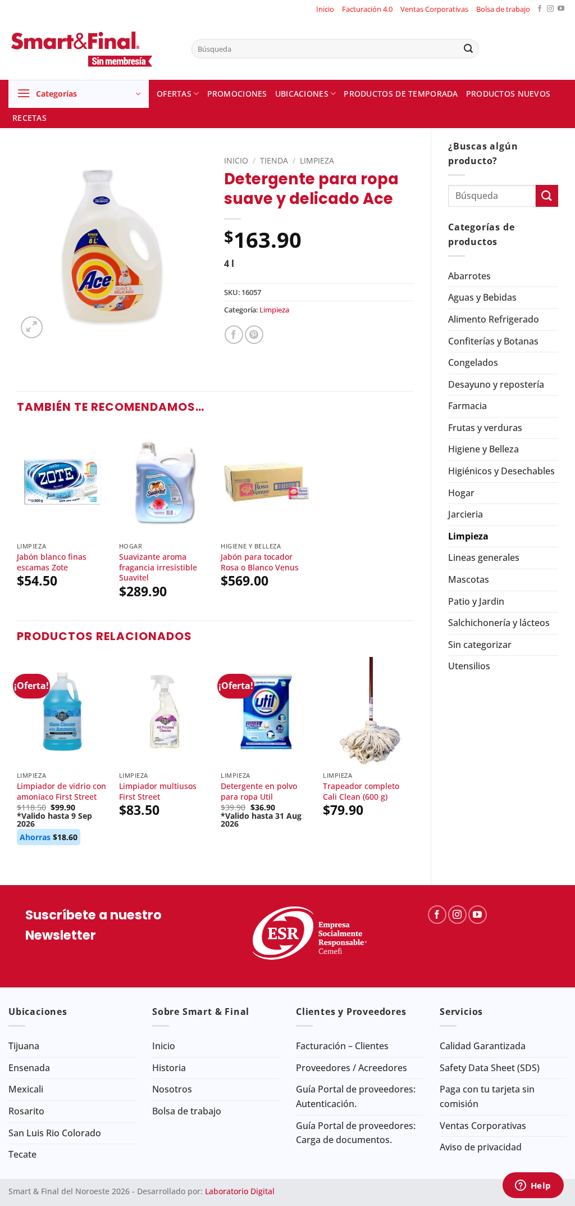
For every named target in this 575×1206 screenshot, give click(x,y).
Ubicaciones (301, 93)
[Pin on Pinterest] (254, 334)
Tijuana (23, 1046)
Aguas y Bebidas (482, 297)
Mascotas (468, 579)
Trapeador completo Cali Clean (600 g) (361, 791)
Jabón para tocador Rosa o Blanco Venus (260, 562)
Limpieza (468, 536)
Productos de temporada (401, 93)
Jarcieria (465, 514)
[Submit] (468, 48)
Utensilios (469, 666)
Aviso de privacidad (481, 1147)
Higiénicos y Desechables (501, 471)
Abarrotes (469, 276)
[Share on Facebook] (234, 334)
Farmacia (467, 406)
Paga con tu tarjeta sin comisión (487, 1096)
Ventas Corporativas (434, 9)
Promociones (237, 93)
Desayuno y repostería (496, 384)
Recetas (29, 117)
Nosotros (172, 1089)
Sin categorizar (480, 644)
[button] (78, 94)
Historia (169, 1068)
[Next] (413, 762)
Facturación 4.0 (367, 9)
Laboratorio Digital (240, 1191)
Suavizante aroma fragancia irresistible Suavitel (158, 567)
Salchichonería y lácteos (499, 622)
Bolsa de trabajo (503, 9)
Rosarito (26, 1111)
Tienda (274, 160)
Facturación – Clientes (342, 1046)
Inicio (325, 9)
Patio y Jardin (476, 601)
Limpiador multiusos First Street (158, 791)
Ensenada (29, 1068)
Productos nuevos (508, 93)
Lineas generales (483, 557)
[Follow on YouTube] (561, 9)
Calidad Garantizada (483, 1046)
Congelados (473, 362)
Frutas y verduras (485, 427)
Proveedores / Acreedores (351, 1068)
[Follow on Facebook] (539, 9)
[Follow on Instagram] (550, 9)
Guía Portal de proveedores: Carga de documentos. (356, 1132)
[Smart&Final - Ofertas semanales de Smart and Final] (91, 49)
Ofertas (174, 93)
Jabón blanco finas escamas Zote (51, 562)
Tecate (22, 1154)
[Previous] (17, 762)
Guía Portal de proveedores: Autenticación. (356, 1096)
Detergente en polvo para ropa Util (259, 791)
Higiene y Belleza (483, 449)
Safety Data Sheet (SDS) (490, 1068)
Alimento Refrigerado (493, 319)
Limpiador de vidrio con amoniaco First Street (61, 791)
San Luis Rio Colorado (54, 1133)
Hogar (461, 493)
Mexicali (25, 1089)
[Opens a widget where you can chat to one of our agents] (533, 1186)
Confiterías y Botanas (493, 341)
